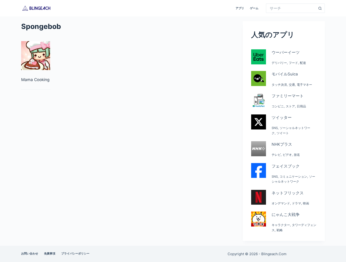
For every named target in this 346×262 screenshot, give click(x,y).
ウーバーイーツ (286, 52)
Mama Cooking (35, 79)
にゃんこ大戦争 (286, 214)
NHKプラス (282, 144)
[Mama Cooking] (35, 55)
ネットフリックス (288, 193)
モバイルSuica (285, 74)
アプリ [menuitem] (240, 8)
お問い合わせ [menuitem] (29, 253)
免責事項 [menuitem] (49, 253)
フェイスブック (286, 166)
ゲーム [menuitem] (254, 8)
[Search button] (320, 8)
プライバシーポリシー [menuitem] (75, 253)
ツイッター (282, 117)
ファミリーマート (288, 96)
